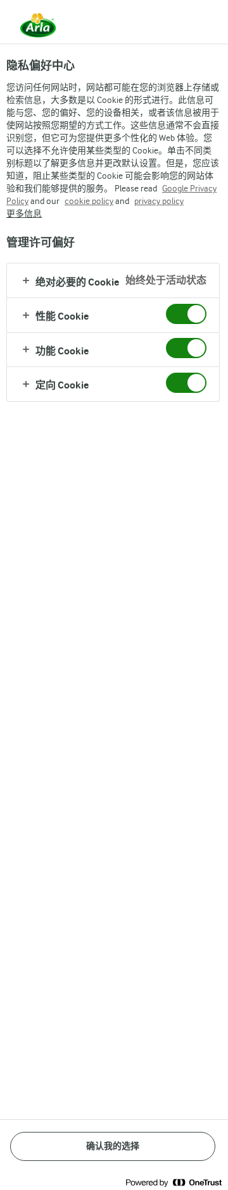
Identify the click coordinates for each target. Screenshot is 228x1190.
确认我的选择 (113, 1146)
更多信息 (24, 213)
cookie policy (89, 201)
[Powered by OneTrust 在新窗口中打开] (173, 1182)
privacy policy (159, 201)
